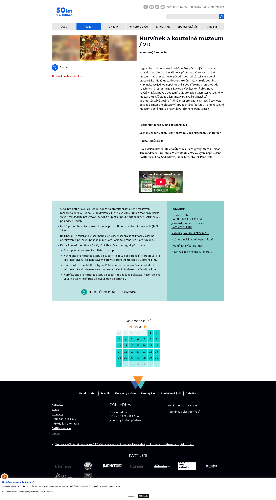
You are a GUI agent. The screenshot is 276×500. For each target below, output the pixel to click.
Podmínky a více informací (187, 246)
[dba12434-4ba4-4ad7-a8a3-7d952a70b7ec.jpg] (94, 48)
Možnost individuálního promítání (192, 240)
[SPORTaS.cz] (157, 7)
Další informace (61, 428)
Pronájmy (57, 414)
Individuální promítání (65, 424)
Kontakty (57, 405)
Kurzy (55, 409)
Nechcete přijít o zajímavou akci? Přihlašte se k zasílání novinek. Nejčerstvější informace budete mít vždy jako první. (124, 444)
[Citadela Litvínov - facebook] (145, 7)
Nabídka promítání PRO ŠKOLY (190, 233)
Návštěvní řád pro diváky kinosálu (191, 252)
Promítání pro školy (64, 419)
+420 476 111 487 (181, 227)
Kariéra (56, 433)
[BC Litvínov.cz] (162, 7)
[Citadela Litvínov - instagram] (151, 7)
